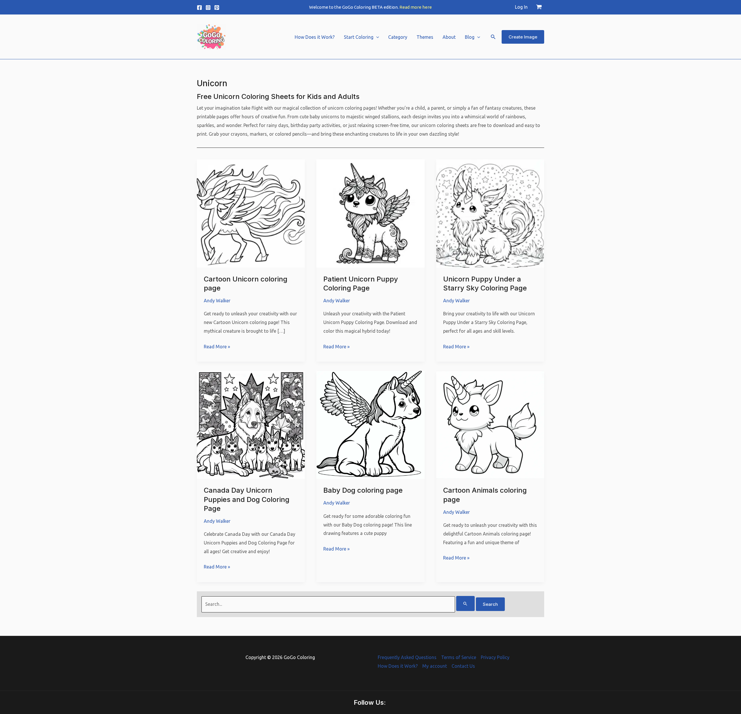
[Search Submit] (465, 603)
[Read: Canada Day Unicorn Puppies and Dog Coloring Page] (251, 424)
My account (434, 666)
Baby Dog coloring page (363, 490)
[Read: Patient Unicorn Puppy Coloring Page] (370, 213)
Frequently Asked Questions (407, 657)
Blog (469, 37)
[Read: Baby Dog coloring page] (370, 424)
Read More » (217, 347)
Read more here (415, 7)
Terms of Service (458, 657)
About (449, 37)
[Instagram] (208, 7)
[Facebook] (199, 7)
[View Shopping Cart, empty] (538, 7)
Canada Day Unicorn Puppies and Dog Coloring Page (246, 499)
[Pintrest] (216, 7)
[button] (376, 37)
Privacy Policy (495, 657)
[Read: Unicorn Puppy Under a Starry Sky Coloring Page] (490, 213)
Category (397, 37)
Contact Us (463, 666)
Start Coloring (358, 37)
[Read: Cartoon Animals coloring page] (490, 424)
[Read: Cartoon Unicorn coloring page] (251, 213)
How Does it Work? (315, 37)
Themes (425, 37)
